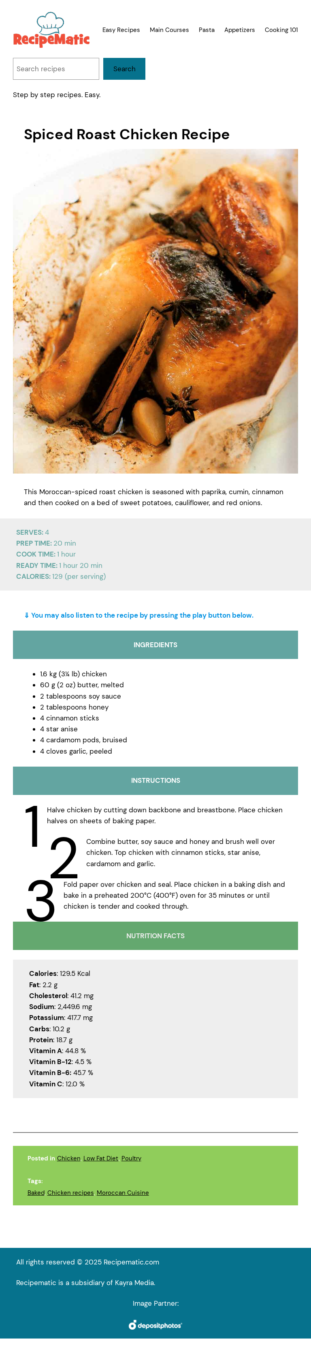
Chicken (69, 1158)
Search (124, 68)
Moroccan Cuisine (123, 1193)
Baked (36, 1193)
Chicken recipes (70, 1193)
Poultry (131, 1158)
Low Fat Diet (101, 1158)
